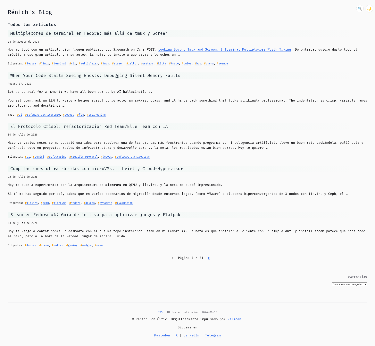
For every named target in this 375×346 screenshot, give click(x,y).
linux (45, 63)
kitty (162, 63)
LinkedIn (191, 335)
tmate (175, 63)
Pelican (234, 319)
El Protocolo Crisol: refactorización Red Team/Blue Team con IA (89, 126)
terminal (60, 63)
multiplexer (89, 63)
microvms (60, 203)
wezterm (147, 63)
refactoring (57, 156)
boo (198, 63)
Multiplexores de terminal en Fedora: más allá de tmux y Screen (89, 33)
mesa (99, 245)
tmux (106, 63)
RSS (160, 312)
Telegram (213, 335)
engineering (97, 114)
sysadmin (106, 203)
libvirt (32, 203)
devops (69, 114)
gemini (39, 156)
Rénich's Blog (30, 12)
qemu (46, 203)
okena (210, 63)
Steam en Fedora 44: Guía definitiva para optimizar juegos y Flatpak (95, 214)
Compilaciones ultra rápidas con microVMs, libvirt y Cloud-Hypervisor (96, 168)
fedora (31, 63)
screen (118, 63)
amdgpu (87, 245)
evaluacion (125, 203)
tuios (187, 63)
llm (81, 114)
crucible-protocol (84, 156)
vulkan (58, 245)
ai (20, 114)
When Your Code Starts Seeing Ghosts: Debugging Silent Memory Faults (95, 75)
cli (73, 63)
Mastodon (162, 335)
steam (45, 245)
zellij (133, 63)
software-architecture (43, 114)
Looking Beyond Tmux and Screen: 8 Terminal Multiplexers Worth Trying (224, 50)
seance (223, 63)
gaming (72, 245)
